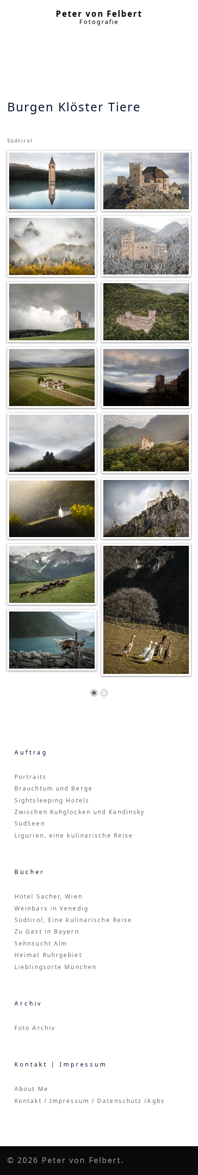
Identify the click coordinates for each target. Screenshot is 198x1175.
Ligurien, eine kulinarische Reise (73, 835)
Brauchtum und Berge (53, 788)
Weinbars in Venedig (51, 908)
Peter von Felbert (99, 13)
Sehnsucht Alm (40, 943)
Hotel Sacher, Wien (48, 896)
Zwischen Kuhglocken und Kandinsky (79, 812)
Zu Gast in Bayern (46, 931)
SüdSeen (29, 823)
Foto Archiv (34, 1028)
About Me (31, 1089)
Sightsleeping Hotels (51, 800)
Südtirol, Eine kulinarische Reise (73, 920)
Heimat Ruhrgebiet (48, 955)
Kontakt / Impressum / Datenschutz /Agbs (89, 1101)
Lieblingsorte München (55, 967)
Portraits (30, 777)
